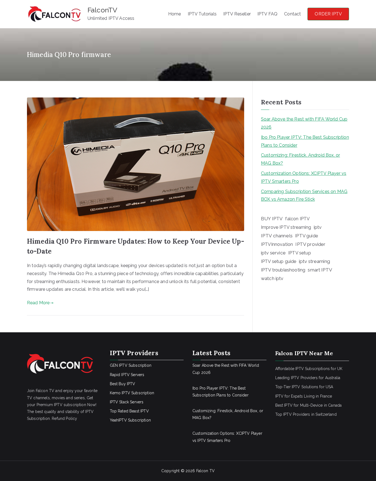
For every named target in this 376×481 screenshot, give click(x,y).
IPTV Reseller (237, 14)
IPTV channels (277, 235)
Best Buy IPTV (122, 384)
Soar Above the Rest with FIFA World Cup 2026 (304, 123)
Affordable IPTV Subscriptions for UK (309, 368)
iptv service (273, 253)
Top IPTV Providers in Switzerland (306, 414)
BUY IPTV (272, 218)
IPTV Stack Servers (127, 402)
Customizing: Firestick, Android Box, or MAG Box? (300, 159)
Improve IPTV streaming (286, 227)
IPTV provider (310, 244)
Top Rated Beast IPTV (129, 411)
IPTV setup (299, 253)
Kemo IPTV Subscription (132, 393)
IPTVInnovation (277, 244)
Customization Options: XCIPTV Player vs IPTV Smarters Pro (303, 177)
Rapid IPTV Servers (127, 375)
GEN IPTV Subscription (130, 365)
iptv (318, 227)
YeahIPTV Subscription (130, 420)
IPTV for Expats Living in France (303, 396)
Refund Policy (64, 418)
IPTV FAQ (267, 14)
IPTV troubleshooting (283, 270)
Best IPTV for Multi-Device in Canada (308, 405)
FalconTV (102, 10)
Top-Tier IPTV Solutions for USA (304, 387)
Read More (38, 302)
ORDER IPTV (328, 14)
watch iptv (272, 278)
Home (174, 14)
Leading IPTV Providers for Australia (307, 378)
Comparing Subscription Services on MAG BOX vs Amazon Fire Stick (304, 195)
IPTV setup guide (278, 261)
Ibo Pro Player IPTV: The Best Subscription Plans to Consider (305, 141)
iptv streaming (314, 261)
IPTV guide (306, 235)
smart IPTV (320, 270)
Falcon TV (205, 471)
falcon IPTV (297, 218)
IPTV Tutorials (202, 14)
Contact (292, 14)
